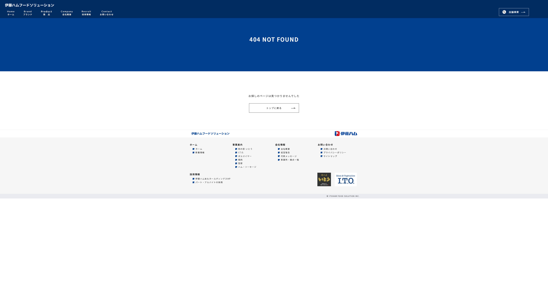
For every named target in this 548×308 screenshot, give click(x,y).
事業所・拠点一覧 (290, 159)
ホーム (11, 13)
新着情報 (200, 152)
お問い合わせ (107, 13)
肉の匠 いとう (245, 149)
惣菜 (240, 163)
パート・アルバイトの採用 (209, 182)
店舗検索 (514, 12)
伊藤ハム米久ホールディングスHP (213, 178)
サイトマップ (330, 156)
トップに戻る (274, 108)
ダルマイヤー (245, 156)
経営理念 (285, 152)
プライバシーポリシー (335, 152)
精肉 (240, 159)
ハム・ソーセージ (247, 167)
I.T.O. (241, 152)
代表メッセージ (289, 156)
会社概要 (67, 13)
